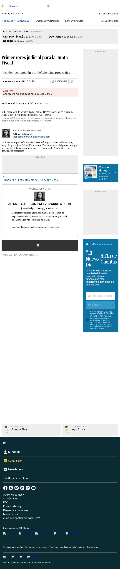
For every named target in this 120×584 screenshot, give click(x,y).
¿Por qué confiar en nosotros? (21, 518)
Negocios (7, 20)
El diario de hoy (12, 506)
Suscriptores (111, 20)
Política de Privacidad (106, 313)
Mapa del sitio (11, 514)
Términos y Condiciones (98, 315)
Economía (23, 20)
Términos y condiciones (36, 547)
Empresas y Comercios (47, 20)
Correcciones (93, 547)
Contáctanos (10, 498)
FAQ (5, 502)
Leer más (54, 226)
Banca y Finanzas (74, 20)
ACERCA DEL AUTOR (40, 189)
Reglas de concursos (15, 510)
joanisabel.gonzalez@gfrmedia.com (31, 136)
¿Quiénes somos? (13, 494)
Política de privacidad (13, 547)
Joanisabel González (27, 204)
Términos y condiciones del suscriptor (67, 547)
